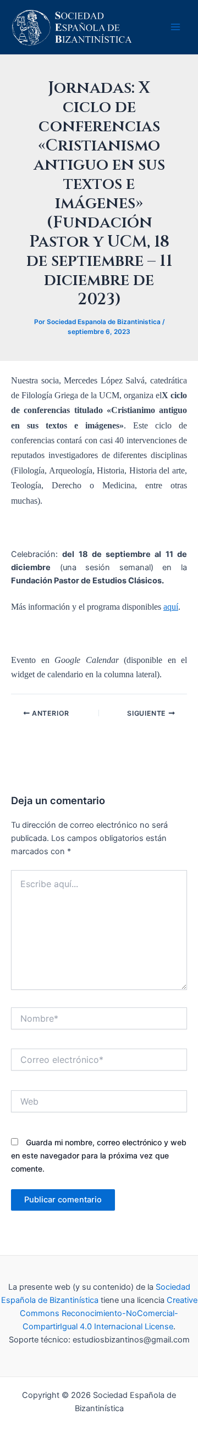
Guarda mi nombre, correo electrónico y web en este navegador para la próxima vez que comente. (98, 1155)
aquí (170, 606)
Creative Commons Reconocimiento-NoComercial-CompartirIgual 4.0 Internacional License (108, 1313)
